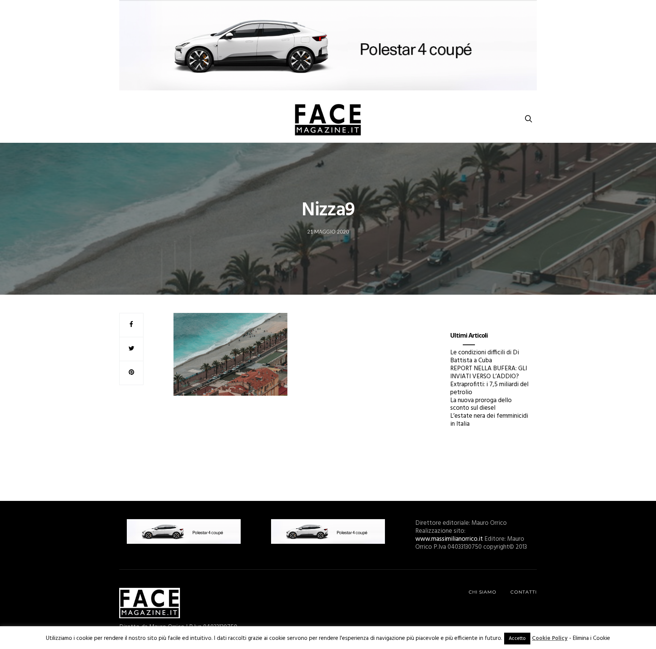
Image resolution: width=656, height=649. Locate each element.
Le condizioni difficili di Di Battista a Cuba (484, 356)
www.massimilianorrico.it (449, 539)
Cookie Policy (550, 638)
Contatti (523, 592)
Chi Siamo (482, 592)
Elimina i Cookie (591, 638)
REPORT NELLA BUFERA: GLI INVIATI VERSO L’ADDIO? (488, 372)
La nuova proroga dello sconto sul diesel (481, 404)
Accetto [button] (517, 639)
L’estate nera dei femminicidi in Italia (489, 420)
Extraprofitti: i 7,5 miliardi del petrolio (489, 388)
